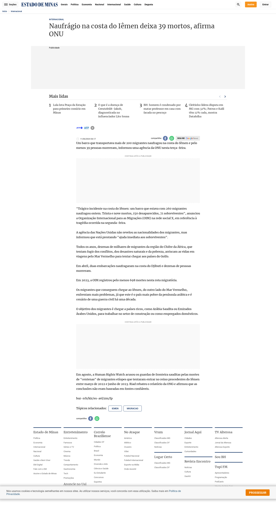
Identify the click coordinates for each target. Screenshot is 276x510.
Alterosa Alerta (221, 438)
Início (4, 11)
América (128, 438)
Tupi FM (221, 467)
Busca (238, 4)
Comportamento (71, 464)
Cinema (67, 451)
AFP (86, 128)
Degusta (149, 4)
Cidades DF (99, 442)
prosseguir (257, 492)
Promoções (69, 478)
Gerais (64, 4)
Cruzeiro (127, 447)
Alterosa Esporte (222, 447)
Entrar (265, 4)
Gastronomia (69, 469)
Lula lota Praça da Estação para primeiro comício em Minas (69, 108)
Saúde (127, 4)
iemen (115, 408)
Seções (12, 4)
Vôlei (126, 451)
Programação (221, 477)
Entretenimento (70, 438)
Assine (250, 4)
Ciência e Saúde (101, 468)
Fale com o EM (40, 469)
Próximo (225, 96)
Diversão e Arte (101, 464)
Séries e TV (69, 447)
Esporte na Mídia (131, 464)
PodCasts (219, 481)
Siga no (181, 138)
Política (75, 4)
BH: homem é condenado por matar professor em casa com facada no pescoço (162, 108)
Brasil (96, 451)
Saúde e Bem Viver (41, 460)
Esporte (187, 442)
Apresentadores (222, 473)
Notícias (158, 447)
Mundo (97, 460)
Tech (66, 473)
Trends (67, 460)
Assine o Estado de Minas (45, 473)
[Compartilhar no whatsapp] (171, 138)
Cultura (137, 4)
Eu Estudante (100, 473)
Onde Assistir (130, 469)
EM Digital (37, 464)
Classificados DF (162, 442)
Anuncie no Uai (75, 484)
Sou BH (220, 457)
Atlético (127, 442)
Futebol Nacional (131, 456)
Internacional (114, 4)
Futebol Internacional (133, 460)
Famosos (68, 442)
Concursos (99, 477)
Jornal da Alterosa (223, 442)
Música (67, 456)
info (92, 128)
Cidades (188, 438)
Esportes (98, 482)
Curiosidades (190, 451)
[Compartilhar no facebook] (165, 138)
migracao (132, 408)
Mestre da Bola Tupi (224, 486)
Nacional (99, 4)
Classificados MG (162, 438)
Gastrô (187, 476)
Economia (87, 4)
